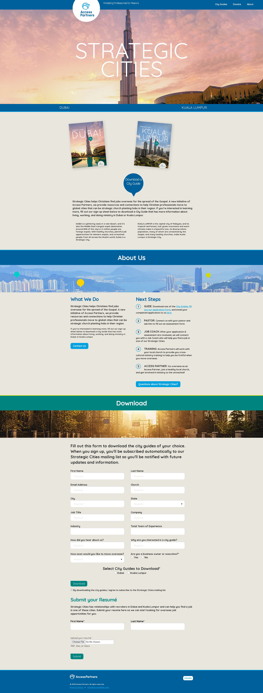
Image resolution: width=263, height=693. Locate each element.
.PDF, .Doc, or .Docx (80, 646)
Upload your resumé (81, 638)
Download (79, 583)
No (146, 557)
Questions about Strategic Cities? (158, 384)
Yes (135, 557)
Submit (77, 656)
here (169, 312)
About (250, 4)
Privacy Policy (76, 687)
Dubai (64, 107)
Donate (237, 4)
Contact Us (79, 345)
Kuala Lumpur (194, 107)
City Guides (221, 4)
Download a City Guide (133, 181)
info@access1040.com (98, 687)
